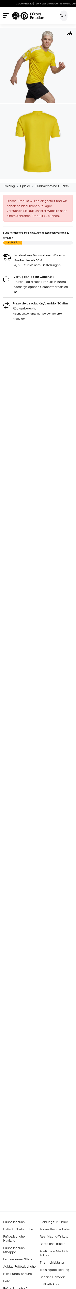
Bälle (6, 1281)
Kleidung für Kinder (54, 1222)
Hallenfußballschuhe (18, 1229)
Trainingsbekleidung (54, 1269)
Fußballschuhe (14, 1222)
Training (9, 186)
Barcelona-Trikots (52, 1243)
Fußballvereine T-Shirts (52, 186)
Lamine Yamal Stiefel (18, 1259)
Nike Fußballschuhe (17, 1273)
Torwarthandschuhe (55, 1229)
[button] (38, 284)
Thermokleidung (52, 1262)
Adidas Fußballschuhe (19, 1266)
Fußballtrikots (49, 1284)
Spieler (25, 186)
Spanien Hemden (52, 1277)
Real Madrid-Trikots (54, 1236)
